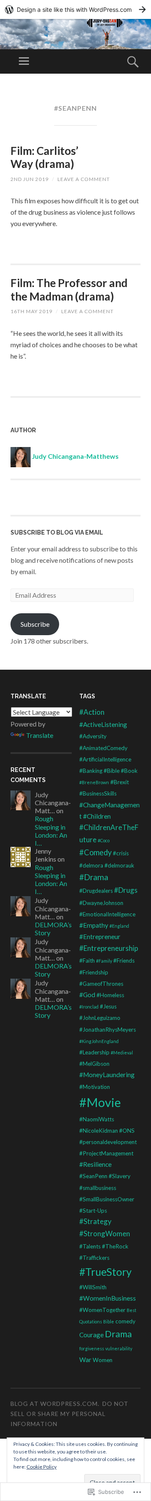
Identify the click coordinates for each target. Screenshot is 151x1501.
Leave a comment (83, 179)
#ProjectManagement (106, 1153)
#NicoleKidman (98, 1130)
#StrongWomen (104, 1233)
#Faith (87, 960)
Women (102, 1360)
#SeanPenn (93, 1176)
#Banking (90, 770)
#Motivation (94, 1086)
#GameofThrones (101, 983)
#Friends (124, 960)
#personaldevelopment (108, 1142)
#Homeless (110, 995)
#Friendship (93, 972)
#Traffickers (94, 1257)
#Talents (90, 1246)
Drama (118, 1333)
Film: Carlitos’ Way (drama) (44, 157)
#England (119, 926)
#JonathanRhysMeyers (107, 1029)
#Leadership (94, 1052)
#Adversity (93, 736)
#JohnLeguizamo (99, 1017)
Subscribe (35, 624)
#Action (91, 712)
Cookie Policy (41, 1467)
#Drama (93, 877)
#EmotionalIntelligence (107, 914)
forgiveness (91, 1348)
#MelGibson (94, 1063)
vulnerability (118, 1348)
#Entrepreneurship (108, 948)
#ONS (127, 1130)
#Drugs (126, 890)
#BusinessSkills (98, 793)
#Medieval (122, 1052)
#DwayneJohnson (101, 903)
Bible (108, 1321)
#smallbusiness (97, 1187)
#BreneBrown (94, 782)
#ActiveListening (103, 724)
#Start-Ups (93, 1210)
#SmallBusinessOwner (106, 1199)
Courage (91, 1335)
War (85, 1359)
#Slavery (119, 1176)
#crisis (121, 853)
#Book (129, 770)
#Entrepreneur (99, 936)
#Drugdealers (96, 890)
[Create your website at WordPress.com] (75, 9)
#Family (104, 960)
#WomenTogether (102, 1310)
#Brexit (119, 782)
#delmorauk (119, 865)
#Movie (100, 1102)
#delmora (91, 865)
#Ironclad (89, 1006)
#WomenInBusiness (107, 1298)
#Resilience (95, 1164)
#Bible (112, 770)
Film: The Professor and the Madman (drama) (69, 289)
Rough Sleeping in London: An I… (51, 830)
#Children (97, 816)
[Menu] (23, 61)
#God (87, 994)
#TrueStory (105, 1271)
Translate (39, 735)
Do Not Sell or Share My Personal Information (69, 1413)
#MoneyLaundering (107, 1074)
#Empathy (93, 925)
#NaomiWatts (96, 1119)
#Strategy (95, 1221)
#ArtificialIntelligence (105, 759)
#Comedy (95, 852)
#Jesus (108, 1006)
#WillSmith (93, 1287)
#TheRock (115, 1246)
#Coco (103, 840)
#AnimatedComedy (103, 748)
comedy (125, 1321)
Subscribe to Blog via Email (56, 532)
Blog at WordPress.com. (54, 1403)
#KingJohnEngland (99, 1041)
